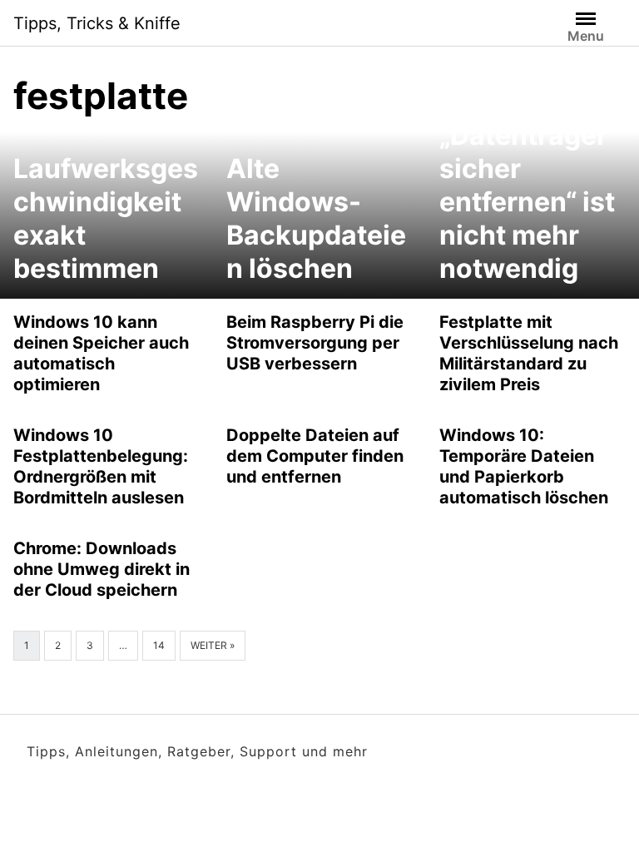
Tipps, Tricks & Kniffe (97, 23)
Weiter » (213, 645)
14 (159, 645)
